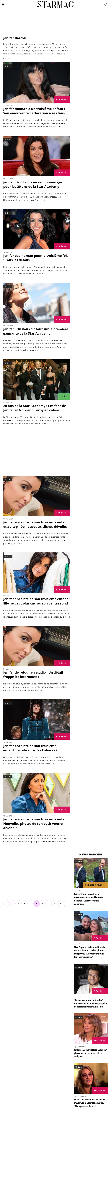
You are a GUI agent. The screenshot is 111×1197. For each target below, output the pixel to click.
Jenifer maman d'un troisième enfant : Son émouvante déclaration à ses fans (34, 110)
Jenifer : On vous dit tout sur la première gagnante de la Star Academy (35, 331)
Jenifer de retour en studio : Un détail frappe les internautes (33, 674)
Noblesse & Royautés (95, 885)
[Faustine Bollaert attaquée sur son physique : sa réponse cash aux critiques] (91, 1028)
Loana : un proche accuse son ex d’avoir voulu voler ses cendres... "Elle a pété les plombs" (89, 1103)
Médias (64, 396)
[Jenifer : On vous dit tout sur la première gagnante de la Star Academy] (36, 303)
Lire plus (6, 58)
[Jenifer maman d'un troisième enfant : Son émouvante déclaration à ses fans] (36, 82)
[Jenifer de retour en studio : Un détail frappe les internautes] (36, 646)
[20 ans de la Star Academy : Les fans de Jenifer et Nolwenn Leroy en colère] (36, 379)
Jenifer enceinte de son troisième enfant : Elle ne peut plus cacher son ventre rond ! (36, 601)
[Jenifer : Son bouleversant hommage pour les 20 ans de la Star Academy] (36, 156)
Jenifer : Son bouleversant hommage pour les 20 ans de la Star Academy (32, 184)
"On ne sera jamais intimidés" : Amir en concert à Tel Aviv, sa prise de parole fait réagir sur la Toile (90, 1003)
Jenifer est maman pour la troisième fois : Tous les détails (35, 257)
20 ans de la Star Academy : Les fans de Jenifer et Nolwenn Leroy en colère (34, 407)
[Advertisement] (55, 29)
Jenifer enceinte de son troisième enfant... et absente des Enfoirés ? (30, 747)
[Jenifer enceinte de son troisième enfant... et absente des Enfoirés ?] (36, 719)
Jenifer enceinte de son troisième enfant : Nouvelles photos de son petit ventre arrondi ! (36, 823)
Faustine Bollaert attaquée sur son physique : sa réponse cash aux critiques (90, 1053)
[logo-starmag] (55, 4)
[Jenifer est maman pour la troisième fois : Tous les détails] (36, 229)
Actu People (62, 99)
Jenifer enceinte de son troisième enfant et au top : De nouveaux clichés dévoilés (35, 524)
